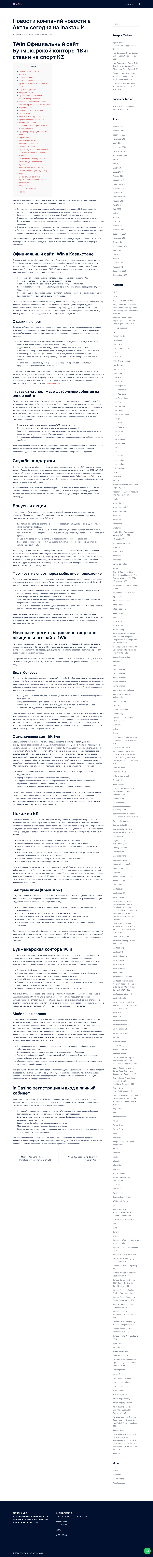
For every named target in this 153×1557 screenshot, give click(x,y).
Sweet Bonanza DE (121, 1351)
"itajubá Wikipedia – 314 (123, 300)
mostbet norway (120, 972)
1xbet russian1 (118, 464)
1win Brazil (117, 344)
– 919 (115, 296)
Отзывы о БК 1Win (27, 147)
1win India (117, 357)
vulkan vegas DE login (122, 1398)
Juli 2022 (117, 205)
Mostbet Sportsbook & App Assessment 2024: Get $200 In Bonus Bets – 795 (125, 1005)
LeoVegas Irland (119, 856)
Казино (22, 192)
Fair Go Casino (119, 768)
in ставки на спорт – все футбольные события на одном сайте (33, 83)
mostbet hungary (120, 956)
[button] (139, 4)
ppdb (19, 34)
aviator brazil (118, 503)
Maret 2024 (118, 143)
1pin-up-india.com (120, 328)
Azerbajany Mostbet (121, 543)
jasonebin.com (119, 802)
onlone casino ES (120, 1049)
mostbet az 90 (119, 893)
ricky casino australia (122, 1197)
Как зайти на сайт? (27, 141)
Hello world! (122, 109)
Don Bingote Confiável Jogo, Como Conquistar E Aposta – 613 (125, 740)
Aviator (116, 499)
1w (114, 332)
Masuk (115, 1470)
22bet (115, 472)
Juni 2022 (117, 209)
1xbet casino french (121, 414)
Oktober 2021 (118, 242)
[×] (147, 1551)
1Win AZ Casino (119, 336)
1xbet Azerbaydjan (120, 394)
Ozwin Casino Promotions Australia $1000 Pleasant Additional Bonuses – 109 (124, 1081)
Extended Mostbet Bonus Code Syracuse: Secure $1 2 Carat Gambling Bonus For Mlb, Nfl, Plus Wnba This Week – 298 (125, 757)
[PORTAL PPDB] (17, 4)
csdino (115, 729)
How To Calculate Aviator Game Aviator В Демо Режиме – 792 (123, 791)
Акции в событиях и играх (31, 168)
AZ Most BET (118, 539)
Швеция (116, 1453)
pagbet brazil (118, 1108)
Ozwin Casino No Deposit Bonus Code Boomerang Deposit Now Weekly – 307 (124, 1071)
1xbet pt (116, 447)
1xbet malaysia (119, 439)
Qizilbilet (116, 1184)
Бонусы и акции (26, 92)
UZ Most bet (118, 1374)
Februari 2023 (119, 176)
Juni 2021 (117, 250)
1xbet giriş (117, 419)
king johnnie (118, 836)
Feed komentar (119, 1479)
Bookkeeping (118, 629)
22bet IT (116, 480)
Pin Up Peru (118, 1129)
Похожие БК (24, 113)
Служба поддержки (28, 89)
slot (114, 1224)
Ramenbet (117, 1189)
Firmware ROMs (119, 772)
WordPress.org (119, 1483)
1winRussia (117, 373)
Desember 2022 (119, 184)
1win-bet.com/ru (53, 383)
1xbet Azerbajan (119, 390)
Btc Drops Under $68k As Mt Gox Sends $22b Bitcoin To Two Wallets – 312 (125, 650)
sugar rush (117, 1343)
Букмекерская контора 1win (31, 120)
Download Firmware (121, 747)
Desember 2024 (119, 135)
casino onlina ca (119, 677)
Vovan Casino (118, 1390)
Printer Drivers (119, 1173)
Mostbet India (118, 960)
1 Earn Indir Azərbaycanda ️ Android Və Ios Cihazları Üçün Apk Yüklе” (125, 86)
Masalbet (116, 872)
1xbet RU (116, 452)
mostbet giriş (118, 948)
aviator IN (117, 515)
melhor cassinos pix (121, 880)
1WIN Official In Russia (122, 361)
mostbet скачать (120, 1021)
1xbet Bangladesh (120, 398)
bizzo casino (118, 613)
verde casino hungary (122, 1378)
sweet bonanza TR (120, 1355)
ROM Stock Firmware (122, 1201)
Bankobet (117, 555)
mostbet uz (117, 1016)
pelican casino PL (120, 1117)
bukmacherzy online (121, 657)
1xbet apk (117, 377)
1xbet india (117, 423)
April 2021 (117, 258)
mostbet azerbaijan (121, 897)
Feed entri (117, 1475)
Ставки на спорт (26, 77)
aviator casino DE (120, 507)
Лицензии (23, 186)
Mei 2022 (117, 213)
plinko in (116, 1161)
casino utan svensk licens (123, 690)
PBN (114, 1112)
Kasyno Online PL (120, 825)
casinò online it (119, 686)
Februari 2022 (119, 225)
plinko (115, 1157)
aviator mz (117, 524)
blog (114, 617)
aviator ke (117, 519)
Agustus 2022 (119, 201)
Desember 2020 (119, 271)
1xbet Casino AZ (120, 406)
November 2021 (119, 238)
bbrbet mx (117, 568)
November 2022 (120, 188)
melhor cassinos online (122, 876)
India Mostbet (118, 798)
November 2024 (120, 139)
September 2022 (120, 197)
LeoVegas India (119, 852)
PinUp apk (117, 1137)
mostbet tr (117, 1012)
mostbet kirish (119, 968)
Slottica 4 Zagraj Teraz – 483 (125, 1254)
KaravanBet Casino (121, 821)
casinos (116, 705)
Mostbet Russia (119, 998)
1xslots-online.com (120, 468)
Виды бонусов (25, 107)
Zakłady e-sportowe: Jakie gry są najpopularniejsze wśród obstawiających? (124, 76)
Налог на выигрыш (27, 189)
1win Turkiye (118, 365)
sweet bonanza (119, 1347)
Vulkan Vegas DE (120, 1394)
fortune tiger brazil (121, 776)
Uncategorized (48, 34)
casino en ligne (119, 669)
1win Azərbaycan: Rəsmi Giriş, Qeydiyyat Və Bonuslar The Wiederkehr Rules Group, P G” (125, 66)
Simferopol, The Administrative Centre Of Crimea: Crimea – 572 (123, 1212)
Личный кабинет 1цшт (28, 144)
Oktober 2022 (119, 192)
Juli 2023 (117, 159)
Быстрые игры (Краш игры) (31, 116)
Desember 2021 (119, 234)
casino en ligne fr (120, 673)
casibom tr (117, 661)
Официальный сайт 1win (29, 177)
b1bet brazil (118, 551)
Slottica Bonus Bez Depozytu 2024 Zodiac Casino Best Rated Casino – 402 (125, 1283)
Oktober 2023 (119, 151)
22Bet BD (117, 476)
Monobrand (117, 885)
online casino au (119, 1041)
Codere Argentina (120, 709)
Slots (115, 1228)
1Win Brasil (117, 340)
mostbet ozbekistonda (122, 977)
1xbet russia (118, 456)
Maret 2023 (118, 172)
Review (116, 1193)
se (114, 1205)
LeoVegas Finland (120, 847)
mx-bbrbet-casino (120, 1037)
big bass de (118, 596)
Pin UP (115, 1121)
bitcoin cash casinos (121, 600)
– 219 (115, 292)
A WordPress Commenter (123, 106)
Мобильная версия (27, 123)
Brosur (128, 4)
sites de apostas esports (123, 1219)
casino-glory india (120, 701)
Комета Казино (119, 1430)
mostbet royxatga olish (122, 994)
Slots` (115, 1232)
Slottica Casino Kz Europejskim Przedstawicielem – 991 (126, 1314)
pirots (115, 1148)
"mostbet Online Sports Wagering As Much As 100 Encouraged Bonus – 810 (124, 321)
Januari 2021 (118, 267)
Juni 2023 (117, 164)
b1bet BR (116, 547)
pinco (115, 1133)
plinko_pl (116, 1169)
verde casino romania (122, 1386)
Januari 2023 (118, 180)
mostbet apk (118, 889)
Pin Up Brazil (118, 1125)
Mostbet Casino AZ (121, 936)
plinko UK (117, 1165)
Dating (115, 733)
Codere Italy (118, 713)
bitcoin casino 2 (119, 609)
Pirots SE (116, 1153)
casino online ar (119, 682)
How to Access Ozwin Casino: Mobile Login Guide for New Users (125, 56)
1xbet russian (118, 460)
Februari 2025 (119, 126)
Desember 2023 (119, 147)
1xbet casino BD (119, 410)
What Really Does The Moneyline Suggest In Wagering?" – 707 (122, 1410)
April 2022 (117, 217)
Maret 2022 (118, 221)
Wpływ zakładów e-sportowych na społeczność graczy (125, 46)
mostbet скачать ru (121, 1025)
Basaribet (117, 560)
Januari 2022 (118, 230)
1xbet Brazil (118, 402)
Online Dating (118, 1045)
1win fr (115, 352)
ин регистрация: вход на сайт (32, 159)
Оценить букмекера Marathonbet (33, 150)
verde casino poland (121, 1382)
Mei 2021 (116, 254)
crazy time (117, 725)
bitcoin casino (119, 605)
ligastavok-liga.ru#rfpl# (123, 864)
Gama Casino (118, 780)
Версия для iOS (26, 138)
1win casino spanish (121, 348)
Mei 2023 (117, 168)
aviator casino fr (120, 511)
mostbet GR (118, 952)
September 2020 (120, 275)
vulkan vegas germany (122, 1403)
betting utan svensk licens (124, 592)
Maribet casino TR (120, 868)
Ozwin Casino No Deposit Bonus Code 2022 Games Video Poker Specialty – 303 (125, 1061)
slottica (116, 1236)
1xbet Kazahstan (120, 427)
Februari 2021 (118, 263)
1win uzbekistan (119, 369)
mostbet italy (118, 964)
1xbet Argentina (119, 385)
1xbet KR (116, 435)
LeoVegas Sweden (120, 860)
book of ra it (118, 625)
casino (115, 665)
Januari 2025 (118, 131)
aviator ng (117, 528)
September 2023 (120, 155)
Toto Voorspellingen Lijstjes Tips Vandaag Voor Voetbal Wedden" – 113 (124, 1362)
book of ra (117, 621)
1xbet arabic (118, 381)
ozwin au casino (119, 1054)
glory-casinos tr (119, 784)
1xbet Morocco (119, 443)
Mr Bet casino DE (120, 1029)
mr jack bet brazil (120, 1033)
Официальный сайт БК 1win (31, 110)
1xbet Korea (118, 431)
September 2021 (120, 246)
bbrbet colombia (120, 564)
